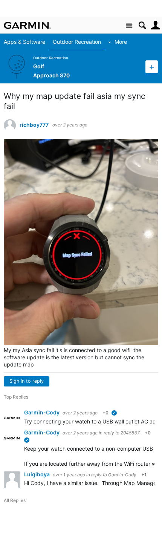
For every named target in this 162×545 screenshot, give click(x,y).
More (121, 41)
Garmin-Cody (42, 412)
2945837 (130, 433)
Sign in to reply (26, 381)
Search (142, 25)
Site (129, 26)
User (155, 25)
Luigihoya (37, 474)
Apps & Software (24, 41)
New (151, 66)
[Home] (27, 25)
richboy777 (34, 125)
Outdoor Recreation (77, 41)
